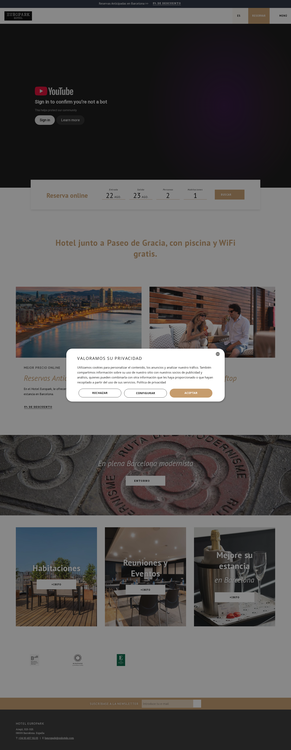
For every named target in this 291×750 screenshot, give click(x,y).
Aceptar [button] (191, 393)
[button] (145, 393)
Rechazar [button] (99, 393)
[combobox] (218, 354)
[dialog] (145, 375)
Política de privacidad (151, 382)
